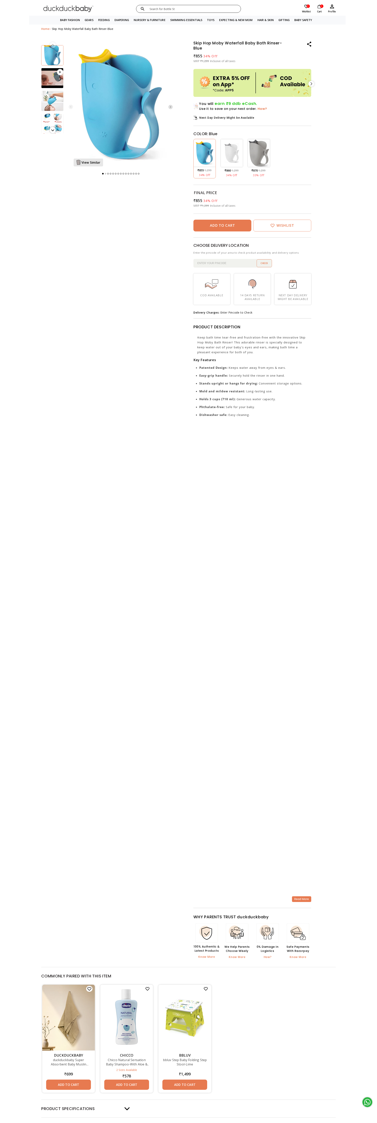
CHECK (264, 263)
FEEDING (104, 20)
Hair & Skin (265, 20)
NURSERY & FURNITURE (150, 20)
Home (45, 29)
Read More (301, 899)
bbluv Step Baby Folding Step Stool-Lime (185, 1062)
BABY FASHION (70, 20)
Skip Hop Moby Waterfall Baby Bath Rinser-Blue (82, 29)
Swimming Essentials (186, 20)
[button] (70, 20)
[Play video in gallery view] (105, 171)
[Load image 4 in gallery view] (52, 124)
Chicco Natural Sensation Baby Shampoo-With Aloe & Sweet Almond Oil (126, 1062)
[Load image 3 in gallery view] (52, 101)
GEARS (89, 20)
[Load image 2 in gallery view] (52, 55)
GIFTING (284, 20)
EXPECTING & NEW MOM (236, 20)
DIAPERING (121, 20)
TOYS (210, 20)
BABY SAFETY (303, 20)
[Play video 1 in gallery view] (52, 78)
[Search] (142, 9)
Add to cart (126, 1085)
